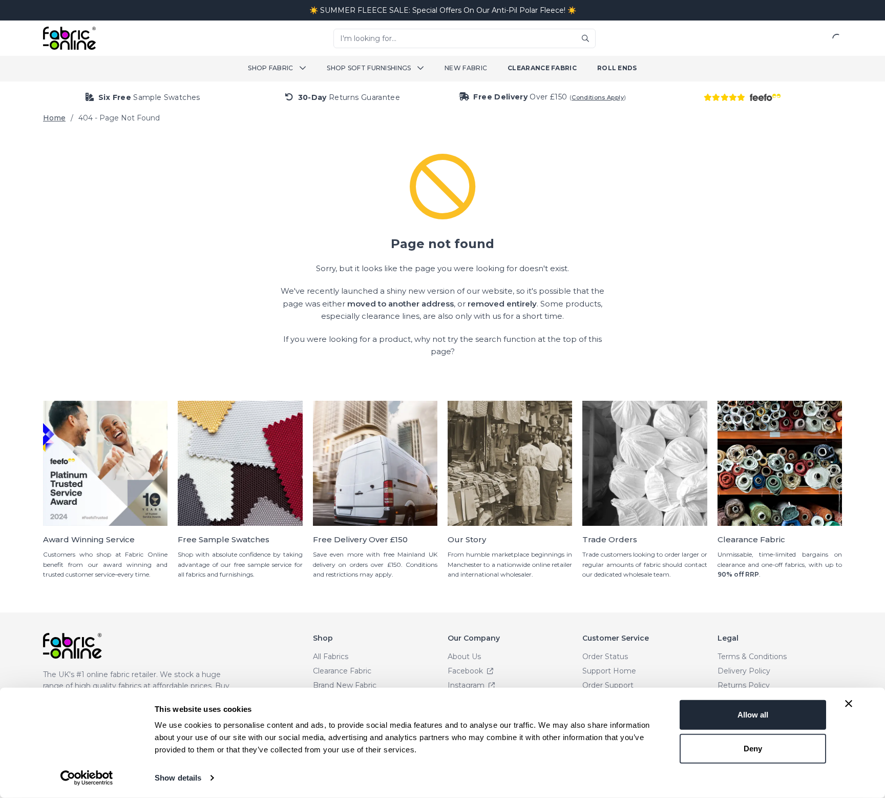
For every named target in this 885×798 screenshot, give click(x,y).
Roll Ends (617, 68)
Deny (753, 748)
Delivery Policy (744, 671)
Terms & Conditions (752, 656)
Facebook (466, 671)
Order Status (605, 656)
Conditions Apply (598, 97)
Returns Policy (744, 685)
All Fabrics (330, 656)
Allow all (753, 714)
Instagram (467, 685)
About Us (464, 656)
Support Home (609, 671)
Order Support (608, 685)
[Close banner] (848, 703)
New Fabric (466, 68)
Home (54, 117)
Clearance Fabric (542, 68)
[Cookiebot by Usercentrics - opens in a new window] (87, 778)
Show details (178, 777)
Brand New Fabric (344, 685)
